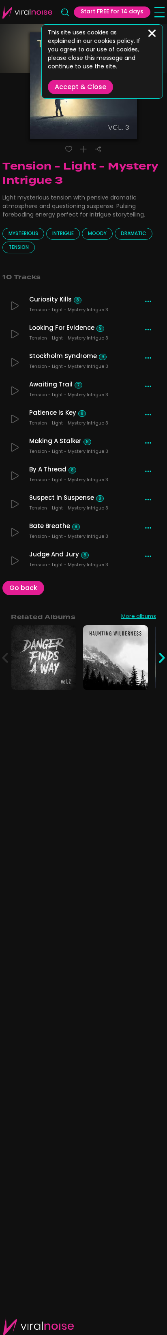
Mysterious (23, 234)
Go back (23, 588)
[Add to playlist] (83, 149)
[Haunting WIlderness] (137, 679)
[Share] (98, 149)
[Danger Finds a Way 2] (65, 679)
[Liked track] (68, 149)
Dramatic (133, 234)
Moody (97, 234)
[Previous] (5, 657)
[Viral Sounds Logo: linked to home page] (27, 12)
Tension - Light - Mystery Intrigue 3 (68, 311)
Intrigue (63, 234)
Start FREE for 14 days (112, 12)
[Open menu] (159, 12)
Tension (19, 248)
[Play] (14, 305)
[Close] (152, 33)
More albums (138, 617)
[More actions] (148, 301)
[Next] (162, 657)
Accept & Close (80, 87)
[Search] (65, 12)
